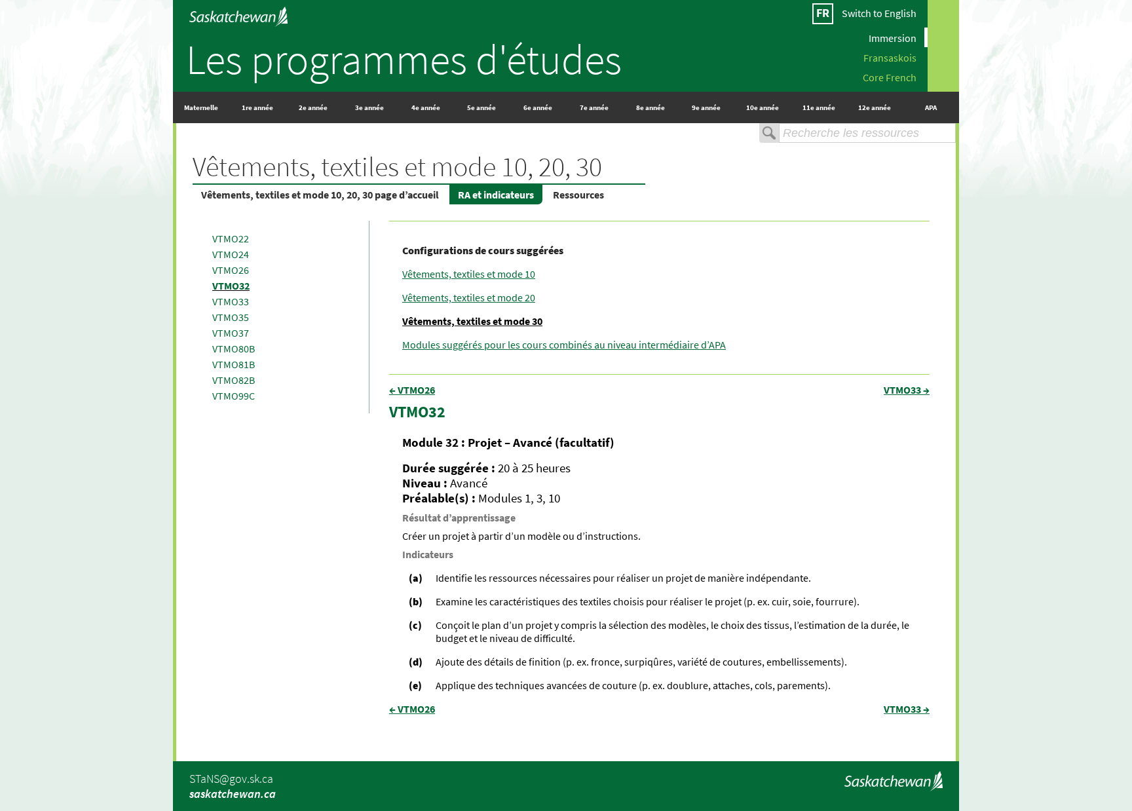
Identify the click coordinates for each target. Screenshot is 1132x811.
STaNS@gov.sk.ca (231, 778)
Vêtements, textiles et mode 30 (472, 321)
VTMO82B (233, 380)
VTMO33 (230, 301)
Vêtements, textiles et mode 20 (468, 297)
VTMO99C (233, 395)
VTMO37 (230, 332)
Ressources (578, 194)
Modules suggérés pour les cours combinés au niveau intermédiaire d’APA (564, 344)
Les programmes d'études (404, 59)
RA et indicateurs (496, 194)
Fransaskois (889, 57)
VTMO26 (230, 269)
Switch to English (879, 13)
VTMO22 (230, 238)
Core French (889, 76)
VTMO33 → (907, 389)
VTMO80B (233, 348)
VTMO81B (233, 364)
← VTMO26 (412, 389)
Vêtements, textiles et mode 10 (468, 273)
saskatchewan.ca (232, 793)
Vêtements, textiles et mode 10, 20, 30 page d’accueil (320, 194)
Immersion (892, 37)
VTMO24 (230, 254)
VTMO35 (230, 317)
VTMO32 (231, 285)
